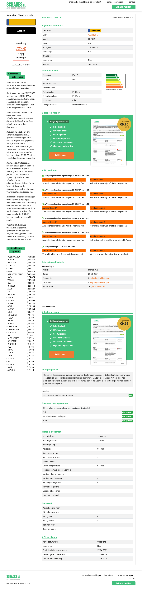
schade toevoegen (115, 2)
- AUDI (21, 289)
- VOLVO (21, 280)
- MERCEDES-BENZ (21, 274)
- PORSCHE (20, 332)
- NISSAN (21, 303)
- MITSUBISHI (20, 315)
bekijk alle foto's (98, 286)
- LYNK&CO (20, 344)
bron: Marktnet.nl (48, 307)
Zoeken (21, 30)
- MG (20, 361)
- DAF (20, 335)
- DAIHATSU (20, 341)
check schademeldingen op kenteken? (85, 2)
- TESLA (20, 318)
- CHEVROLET (20, 326)
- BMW (21, 277)
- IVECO (20, 350)
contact (132, 2)
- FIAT (21, 292)
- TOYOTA (21, 265)
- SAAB (20, 355)
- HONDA (20, 324)
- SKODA (21, 300)
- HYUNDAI (21, 294)
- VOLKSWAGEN (21, 257)
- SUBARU (20, 370)
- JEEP (20, 347)
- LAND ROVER (20, 329)
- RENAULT (21, 260)
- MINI (20, 312)
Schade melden (123, 7)
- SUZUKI (21, 297)
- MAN (20, 367)
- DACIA (20, 321)
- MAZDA (21, 309)
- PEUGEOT (21, 263)
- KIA (21, 283)
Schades (16, 5)
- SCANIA (20, 358)
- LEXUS (20, 353)
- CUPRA (20, 364)
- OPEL (21, 271)
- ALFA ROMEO (20, 338)
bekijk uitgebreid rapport (99, 278)
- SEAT (21, 306)
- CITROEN (21, 286)
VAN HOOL (93, 35)
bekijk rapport (61, 155)
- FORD (21, 268)
